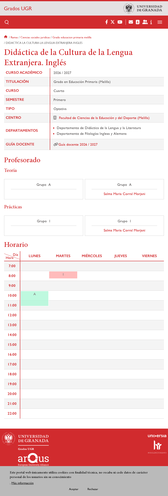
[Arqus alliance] (33, 459)
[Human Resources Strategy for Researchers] (157, 446)
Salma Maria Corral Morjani (124, 194)
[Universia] (157, 436)
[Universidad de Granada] (142, 8)
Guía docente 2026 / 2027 (78, 144)
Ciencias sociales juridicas (35, 37)
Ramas (14, 37)
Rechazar (92, 489)
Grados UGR (18, 8)
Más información (22, 483)
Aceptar (73, 489)
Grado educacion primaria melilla (71, 37)
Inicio (6, 37)
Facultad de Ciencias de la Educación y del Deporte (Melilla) (104, 118)
